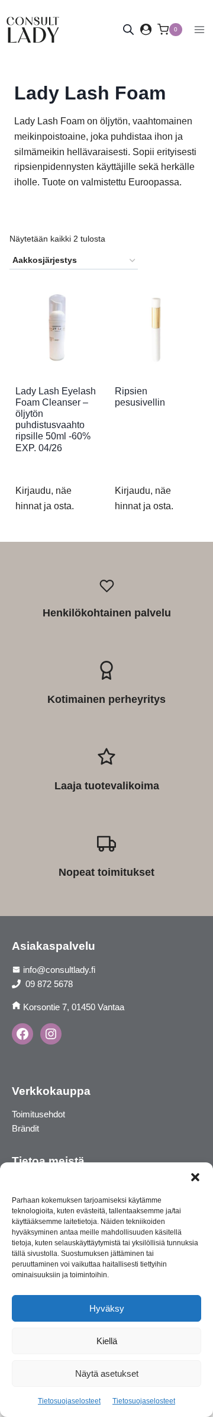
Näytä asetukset (106, 1373)
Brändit (25, 1128)
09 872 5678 (48, 984)
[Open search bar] (128, 29)
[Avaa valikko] (199, 29)
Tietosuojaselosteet (69, 1401)
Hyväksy (106, 1308)
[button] (195, 1177)
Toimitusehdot (38, 1114)
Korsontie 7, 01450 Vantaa (73, 1007)
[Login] (145, 29)
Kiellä (106, 1341)
